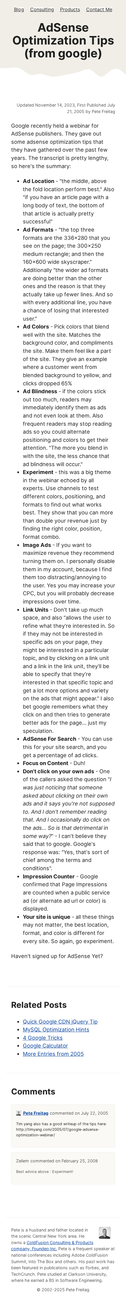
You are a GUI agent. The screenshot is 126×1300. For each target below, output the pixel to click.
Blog (19, 9)
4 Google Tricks (43, 1037)
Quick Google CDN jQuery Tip (60, 1021)
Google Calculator (45, 1045)
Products (70, 9)
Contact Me (99, 9)
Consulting (42, 9)
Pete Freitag (35, 1113)
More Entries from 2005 (53, 1054)
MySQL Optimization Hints (56, 1029)
